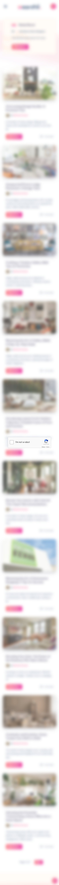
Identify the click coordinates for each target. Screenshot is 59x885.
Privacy (43, 447)
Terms (47, 447)
